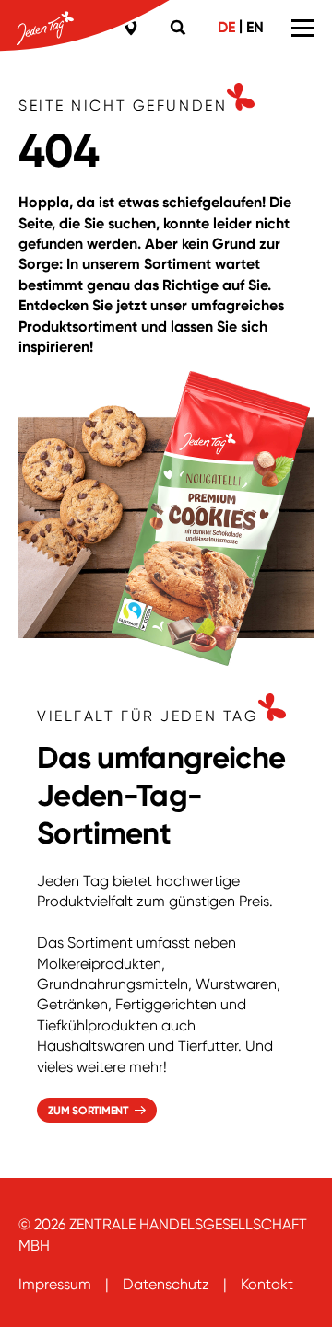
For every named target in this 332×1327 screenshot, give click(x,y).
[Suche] (181, 27)
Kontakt (267, 1284)
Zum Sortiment (88, 1110)
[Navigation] (302, 27)
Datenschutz (166, 1284)
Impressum (54, 1284)
